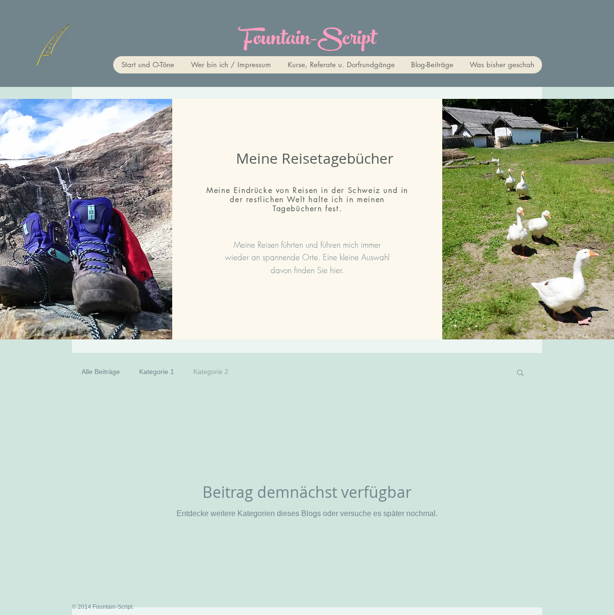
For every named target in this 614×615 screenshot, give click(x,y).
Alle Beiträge (101, 371)
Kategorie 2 (210, 371)
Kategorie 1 (156, 371)
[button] (520, 373)
